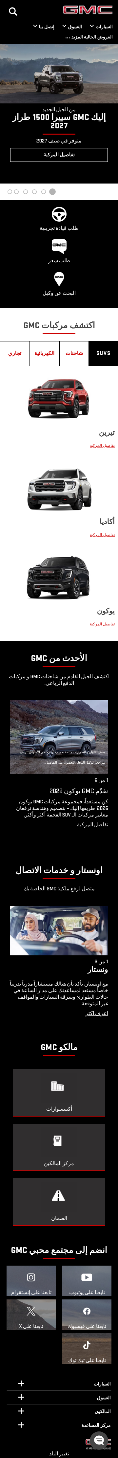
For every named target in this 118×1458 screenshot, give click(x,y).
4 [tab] (25, 191)
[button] (99, 1440)
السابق (111, 114)
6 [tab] (9, 191)
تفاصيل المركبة (102, 445)
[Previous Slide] (13, 773)
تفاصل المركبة (92, 825)
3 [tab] (34, 191)
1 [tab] (52, 192)
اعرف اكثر (97, 1014)
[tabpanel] (59, 104)
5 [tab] (16, 191)
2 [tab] (43, 191)
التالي (6, 114)
